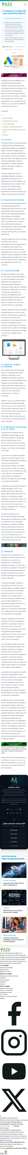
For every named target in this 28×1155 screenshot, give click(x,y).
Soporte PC (3, 982)
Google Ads (10, 104)
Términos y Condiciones (6, 990)
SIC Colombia (3, 994)
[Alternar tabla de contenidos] (2, 116)
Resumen (6, 135)
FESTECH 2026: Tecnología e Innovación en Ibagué (13, 911)
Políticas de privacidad (6, 988)
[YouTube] (7, 813)
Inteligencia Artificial (15, 760)
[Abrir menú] (25, 4)
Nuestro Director (4, 969)
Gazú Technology (15, 1138)
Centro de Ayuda (4, 980)
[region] (14, 30)
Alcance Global (7, 118)
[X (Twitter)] (14, 813)
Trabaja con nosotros (5, 971)
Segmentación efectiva (10, 121)
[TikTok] (17, 813)
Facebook (15, 841)
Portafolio (2, 978)
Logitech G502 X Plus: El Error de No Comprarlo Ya (13, 884)
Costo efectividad (8, 124)
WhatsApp (15, 830)
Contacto (2, 984)
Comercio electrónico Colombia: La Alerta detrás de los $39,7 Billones (13, 939)
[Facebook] (20, 813)
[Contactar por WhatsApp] (3, 1154)
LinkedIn (15, 838)
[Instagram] (10, 813)
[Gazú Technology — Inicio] (14, 950)
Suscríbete (16, 1126)
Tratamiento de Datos (6, 992)
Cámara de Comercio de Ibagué (8, 996)
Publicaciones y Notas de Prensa (9, 976)
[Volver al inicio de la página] (1, 1154)
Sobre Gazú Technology (6, 967)
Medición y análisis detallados (12, 127)
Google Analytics (10, 406)
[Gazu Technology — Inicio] (9, 4)
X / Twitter (15, 834)
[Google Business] (0, 1116)
